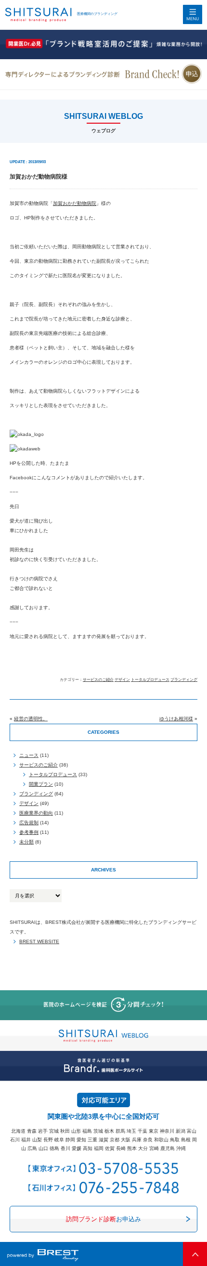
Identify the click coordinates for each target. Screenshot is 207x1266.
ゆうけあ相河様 (176, 718)
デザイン (122, 680)
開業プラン (41, 784)
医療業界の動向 (36, 813)
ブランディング (183, 680)
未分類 (26, 841)
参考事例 (29, 832)
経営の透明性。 (31, 718)
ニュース (29, 755)
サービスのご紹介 (98, 680)
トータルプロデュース (150, 680)
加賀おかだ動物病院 (74, 203)
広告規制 (29, 822)
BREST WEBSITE (39, 941)
